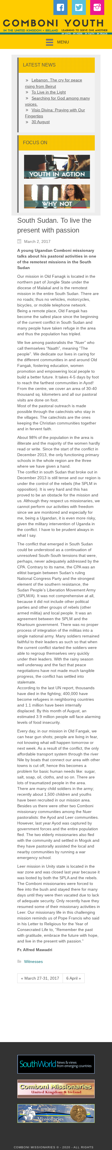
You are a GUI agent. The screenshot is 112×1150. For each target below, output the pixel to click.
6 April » (73, 978)
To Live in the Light (49, 92)
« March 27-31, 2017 (40, 978)
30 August (41, 121)
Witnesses (33, 961)
